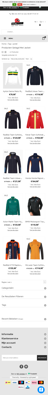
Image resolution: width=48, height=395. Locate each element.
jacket (15, 44)
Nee (20, 4)
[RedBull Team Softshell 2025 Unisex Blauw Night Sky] (13, 119)
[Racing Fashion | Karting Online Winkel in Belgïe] (17, 22)
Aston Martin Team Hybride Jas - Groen (19, 222)
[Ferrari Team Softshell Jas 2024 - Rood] (35, 119)
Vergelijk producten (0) (9, 55)
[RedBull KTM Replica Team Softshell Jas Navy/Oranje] (13, 249)
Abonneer (42, 358)
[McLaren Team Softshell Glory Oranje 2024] (35, 249)
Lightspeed (32, 377)
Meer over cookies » (29, 4)
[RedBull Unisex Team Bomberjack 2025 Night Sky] (35, 76)
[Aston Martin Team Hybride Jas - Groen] (13, 206)
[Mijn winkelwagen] (43, 38)
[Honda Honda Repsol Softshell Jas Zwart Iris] (35, 162)
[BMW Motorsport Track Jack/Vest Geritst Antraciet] (35, 206)
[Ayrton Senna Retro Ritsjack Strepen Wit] (13, 76)
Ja (14, 4)
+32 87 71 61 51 (33, 14)
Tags (9, 44)
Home (4, 44)
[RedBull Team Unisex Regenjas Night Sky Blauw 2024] (13, 162)
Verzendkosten (12, 100)
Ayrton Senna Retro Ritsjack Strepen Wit (19, 91)
